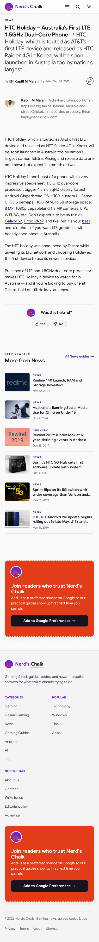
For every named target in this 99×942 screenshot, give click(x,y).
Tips (55, 724)
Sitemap (52, 929)
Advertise (12, 815)
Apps (56, 733)
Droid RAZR (33, 221)
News (9, 20)
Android (11, 741)
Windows (59, 715)
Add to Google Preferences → (49, 621)
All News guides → (79, 356)
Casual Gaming (17, 715)
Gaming (11, 706)
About (37, 929)
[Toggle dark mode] (89, 6)
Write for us (14, 797)
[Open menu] (67, 7)
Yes (42, 324)
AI (6, 750)
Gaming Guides (17, 733)
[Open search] (78, 6)
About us (12, 780)
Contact (11, 789)
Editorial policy (16, 806)
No (61, 324)
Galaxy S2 (13, 221)
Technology (61, 706)
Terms (24, 929)
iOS (7, 759)
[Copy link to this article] (90, 81)
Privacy (10, 929)
